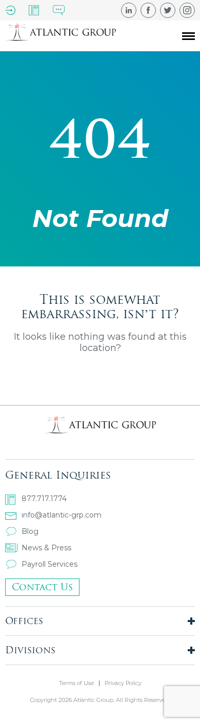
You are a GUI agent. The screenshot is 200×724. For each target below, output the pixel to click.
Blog (30, 531)
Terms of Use (76, 683)
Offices (24, 621)
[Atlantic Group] (60, 36)
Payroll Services (49, 564)
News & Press (46, 548)
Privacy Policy (123, 683)
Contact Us (42, 587)
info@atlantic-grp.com (62, 515)
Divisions (30, 650)
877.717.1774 (44, 498)
